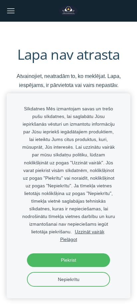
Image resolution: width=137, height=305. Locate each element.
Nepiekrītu (68, 279)
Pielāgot (68, 239)
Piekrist (68, 260)
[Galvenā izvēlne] (11, 11)
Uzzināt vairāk (89, 231)
